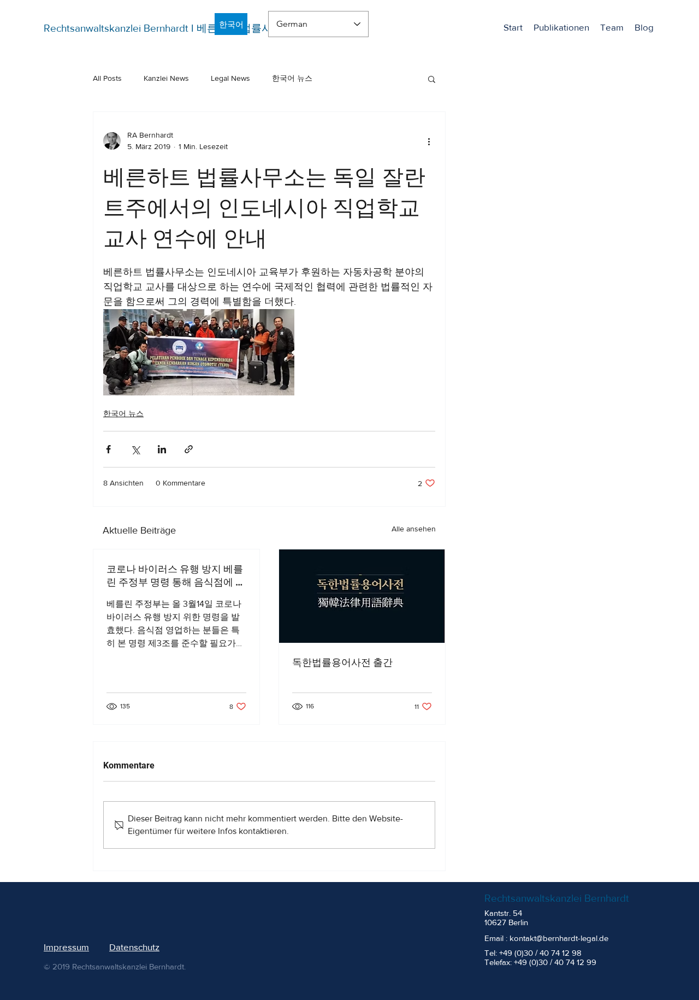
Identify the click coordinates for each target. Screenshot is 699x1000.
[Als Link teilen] (188, 449)
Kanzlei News (166, 78)
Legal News (230, 78)
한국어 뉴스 (292, 78)
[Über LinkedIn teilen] (162, 449)
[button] (431, 78)
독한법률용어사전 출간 (342, 662)
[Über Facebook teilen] (108, 449)
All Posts (107, 78)
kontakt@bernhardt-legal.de (559, 938)
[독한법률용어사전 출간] (362, 596)
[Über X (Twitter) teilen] (135, 449)
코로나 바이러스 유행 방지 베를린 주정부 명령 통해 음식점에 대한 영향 (175, 576)
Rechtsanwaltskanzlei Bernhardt (556, 898)
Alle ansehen (414, 528)
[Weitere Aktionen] (428, 140)
